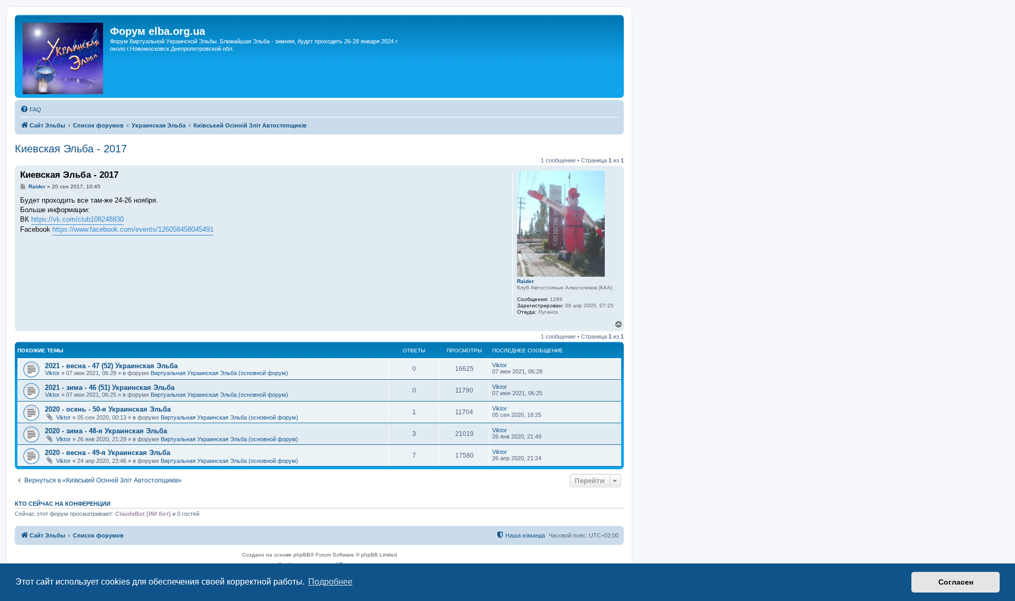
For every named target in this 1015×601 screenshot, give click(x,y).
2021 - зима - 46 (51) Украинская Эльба (109, 387)
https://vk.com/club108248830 (77, 219)
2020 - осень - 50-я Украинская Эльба (108, 409)
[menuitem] (30, 109)
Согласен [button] (955, 582)
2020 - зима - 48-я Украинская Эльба (106, 431)
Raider (525, 281)
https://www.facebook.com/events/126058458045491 (133, 229)
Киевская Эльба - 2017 (71, 148)
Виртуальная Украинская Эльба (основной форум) (219, 373)
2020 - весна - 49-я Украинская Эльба (107, 453)
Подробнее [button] (330, 581)
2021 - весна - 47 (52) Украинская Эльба (111, 366)
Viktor (52, 373)
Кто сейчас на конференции (62, 503)
